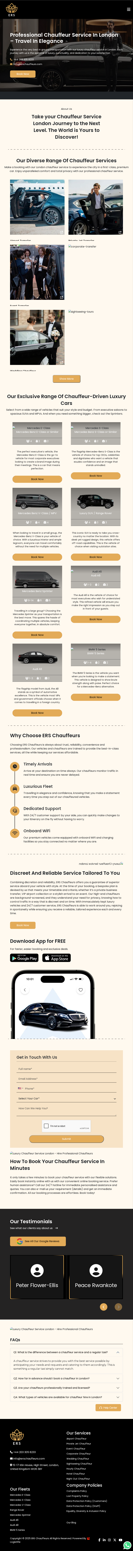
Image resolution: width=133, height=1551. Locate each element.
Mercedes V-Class (20, 1505)
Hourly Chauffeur (76, 1468)
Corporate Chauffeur (78, 1453)
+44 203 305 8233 (23, 59)
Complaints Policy (76, 1491)
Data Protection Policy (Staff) (83, 1506)
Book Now (23, 74)
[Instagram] (109, 1540)
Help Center (110, 1407)
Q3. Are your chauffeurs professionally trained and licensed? (51, 1388)
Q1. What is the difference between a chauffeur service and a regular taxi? (60, 1352)
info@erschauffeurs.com (27, 64)
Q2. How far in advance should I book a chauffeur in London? (51, 1378)
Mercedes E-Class (20, 1495)
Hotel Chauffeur (75, 1473)
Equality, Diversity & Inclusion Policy (86, 1511)
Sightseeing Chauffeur (79, 1463)
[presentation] (103, 1307)
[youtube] (120, 1540)
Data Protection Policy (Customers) (86, 1501)
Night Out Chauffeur (78, 1478)
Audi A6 (14, 1520)
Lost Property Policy (77, 1496)
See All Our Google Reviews (41, 1241)
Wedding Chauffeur (77, 1458)
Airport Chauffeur (76, 1438)
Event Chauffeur (75, 1448)
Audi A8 (14, 1525)
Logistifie (15, 1542)
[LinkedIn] (104, 1540)
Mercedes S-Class (20, 1500)
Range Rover (17, 1510)
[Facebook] (99, 1540)
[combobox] (20, 1088)
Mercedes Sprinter (20, 1515)
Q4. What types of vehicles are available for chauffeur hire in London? (57, 1397)
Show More (67, 379)
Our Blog (71, 1522)
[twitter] (114, 1540)
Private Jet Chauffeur (78, 1443)
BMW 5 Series (17, 1530)
